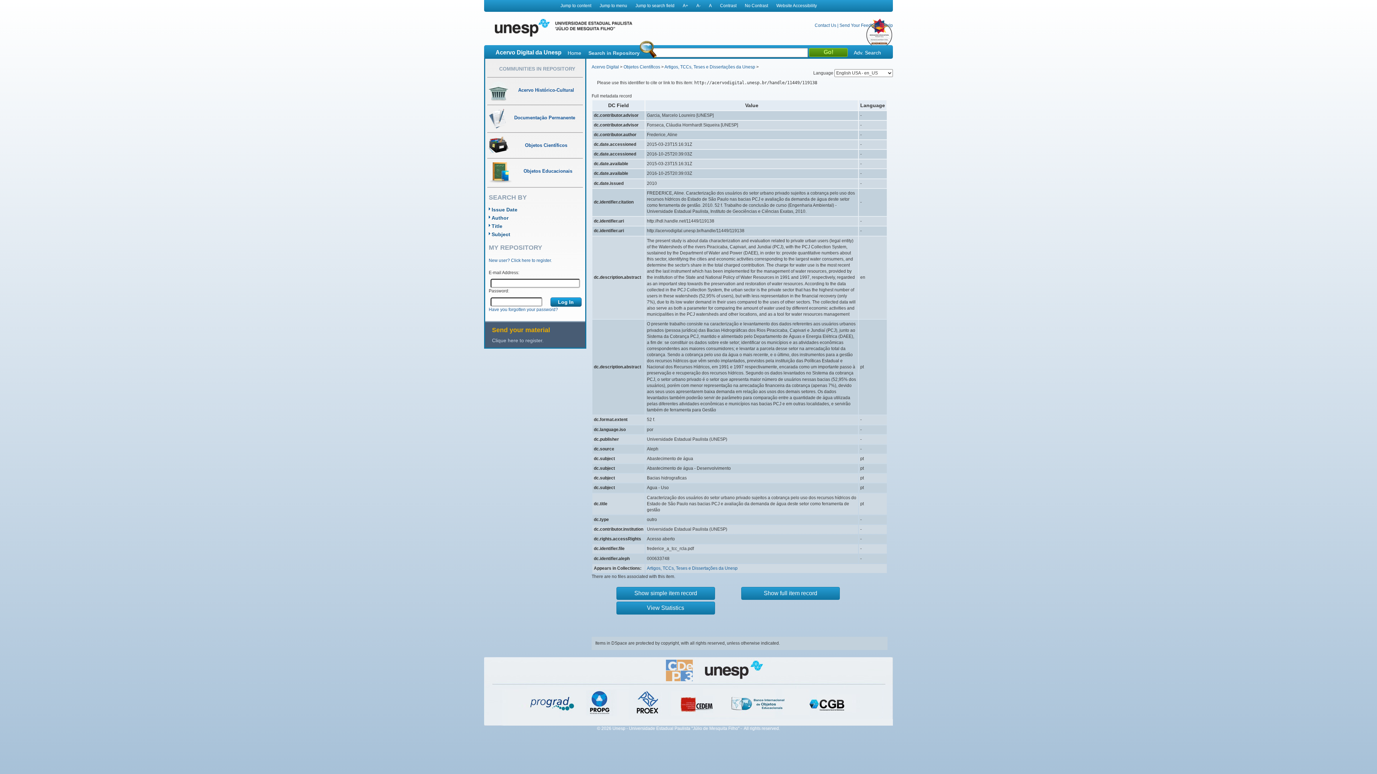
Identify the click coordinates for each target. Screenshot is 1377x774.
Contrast (728, 5)
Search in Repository (614, 53)
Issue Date (504, 209)
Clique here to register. (518, 340)
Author (500, 218)
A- (698, 5)
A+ (685, 5)
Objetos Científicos (642, 67)
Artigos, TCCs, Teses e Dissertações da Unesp (709, 67)
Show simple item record (665, 593)
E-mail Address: (504, 272)
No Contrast (756, 5)
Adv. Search (867, 53)
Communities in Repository (537, 69)
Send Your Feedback (859, 25)
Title (497, 226)
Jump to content (575, 5)
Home (574, 53)
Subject (501, 234)
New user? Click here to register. (520, 260)
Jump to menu (613, 5)
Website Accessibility (796, 5)
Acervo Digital (605, 67)
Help (888, 25)
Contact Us (825, 25)
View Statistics (665, 608)
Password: (499, 290)
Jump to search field (655, 5)
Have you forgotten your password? (523, 309)
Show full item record (790, 593)
